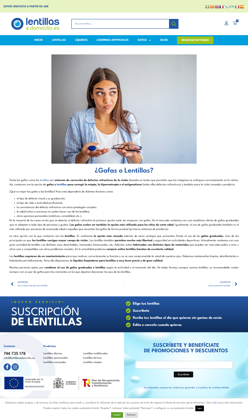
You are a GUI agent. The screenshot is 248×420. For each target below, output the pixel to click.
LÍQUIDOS (81, 40)
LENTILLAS (59, 40)
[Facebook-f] (7, 366)
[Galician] (226, 6)
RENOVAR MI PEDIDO (195, 40)
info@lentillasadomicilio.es (19, 358)
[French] (221, 6)
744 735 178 (15, 354)
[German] (232, 6)
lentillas (44, 180)
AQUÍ (215, 402)
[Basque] (207, 6)
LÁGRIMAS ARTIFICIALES (113, 40)
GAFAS (142, 40)
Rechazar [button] (131, 415)
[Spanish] (242, 6)
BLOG (164, 40)
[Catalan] (212, 6)
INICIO (38, 40)
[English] (217, 6)
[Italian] (237, 6)
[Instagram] (15, 366)
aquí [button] (200, 408)
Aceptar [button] (117, 415)
